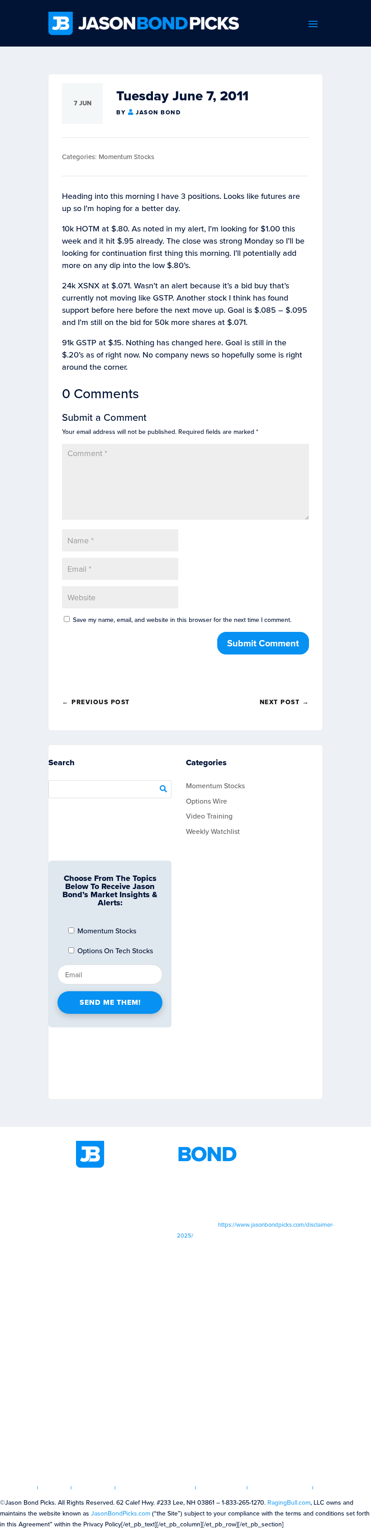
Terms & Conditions (155, 1487)
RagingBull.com (288, 1502)
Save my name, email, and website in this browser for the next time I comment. (182, 619)
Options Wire (206, 801)
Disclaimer (222, 1487)
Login (55, 1487)
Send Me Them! (110, 1002)
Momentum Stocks (126, 156)
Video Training (209, 816)
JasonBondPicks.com (120, 1513)
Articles (93, 1487)
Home (21, 1487)
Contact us (339, 1487)
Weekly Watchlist (213, 831)
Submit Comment (263, 643)
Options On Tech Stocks (114, 951)
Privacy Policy (280, 1487)
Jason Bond (158, 112)
